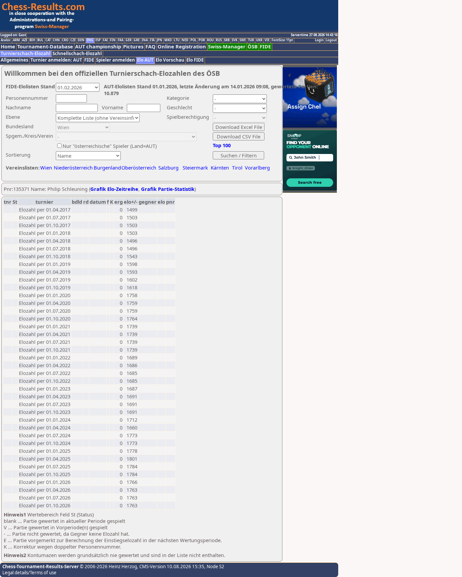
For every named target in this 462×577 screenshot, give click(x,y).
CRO (65, 40)
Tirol (237, 167)
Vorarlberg (257, 167)
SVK (234, 40)
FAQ (150, 46)
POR (202, 40)
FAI (105, 40)
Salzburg (168, 167)
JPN (159, 40)
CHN (56, 40)
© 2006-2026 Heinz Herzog (108, 566)
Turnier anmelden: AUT (56, 60)
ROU (210, 40)
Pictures (133, 46)
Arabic (6, 40)
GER (128, 40)
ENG (90, 40)
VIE (267, 40)
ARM (16, 40)
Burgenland (107, 167)
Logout (331, 40)
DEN (81, 40)
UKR (259, 40)
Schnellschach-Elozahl (77, 54)
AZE (24, 40)
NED (185, 40)
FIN (113, 40)
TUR (251, 40)
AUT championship (98, 46)
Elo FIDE (195, 60)
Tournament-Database (45, 46)
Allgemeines (14, 60)
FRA (120, 40)
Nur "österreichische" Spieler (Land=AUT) (110, 145)
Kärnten (220, 167)
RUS (219, 40)
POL (193, 40)
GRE (137, 40)
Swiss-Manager (227, 46)
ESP (98, 40)
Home (8, 46)
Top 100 (222, 145)
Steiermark (195, 167)
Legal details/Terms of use (29, 573)
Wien (46, 167)
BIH (32, 40)
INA (145, 40)
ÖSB (253, 46)
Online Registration (182, 46)
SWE (242, 40)
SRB (227, 40)
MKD (168, 40)
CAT (48, 40)
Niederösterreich (72, 167)
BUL (40, 40)
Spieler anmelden (115, 60)
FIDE (265, 46)
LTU (177, 40)
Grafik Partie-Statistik (167, 188)
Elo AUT (145, 60)
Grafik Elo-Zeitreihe (114, 188)
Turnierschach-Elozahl (25, 54)
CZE (73, 40)
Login (319, 40)
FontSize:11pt (282, 40)
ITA (152, 40)
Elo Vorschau (170, 60)
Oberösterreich (138, 167)
